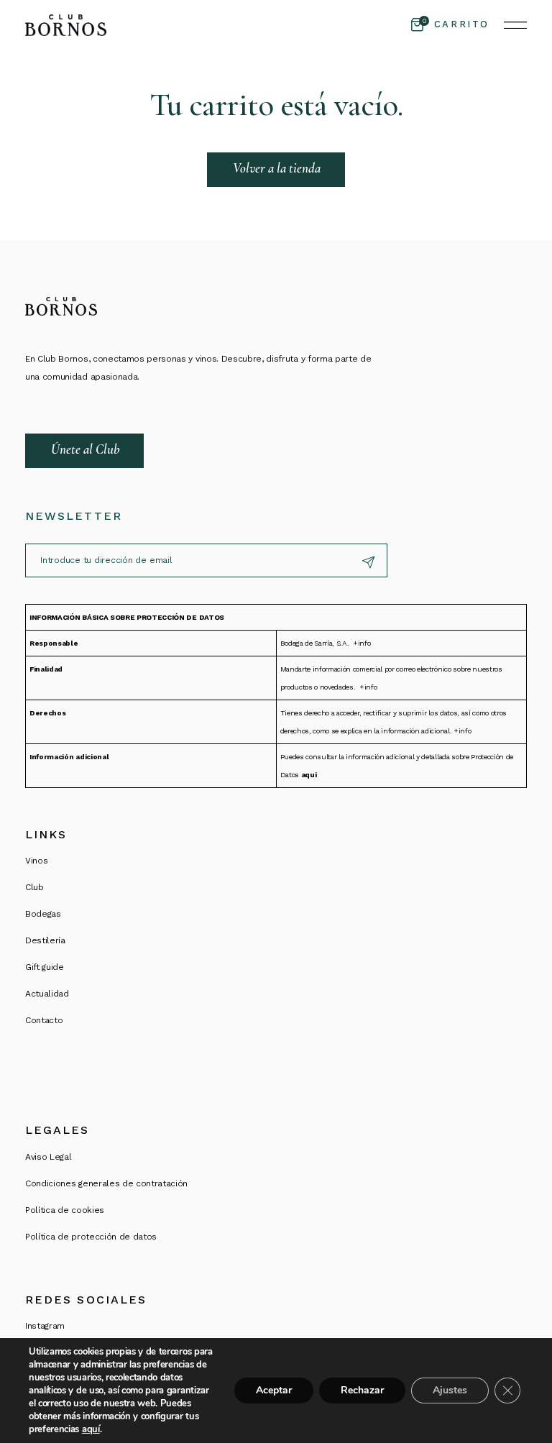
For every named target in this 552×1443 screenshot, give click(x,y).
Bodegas (43, 914)
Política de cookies (64, 1210)
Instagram (45, 1326)
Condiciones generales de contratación (106, 1183)
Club (34, 887)
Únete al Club (85, 449)
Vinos (36, 861)
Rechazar (362, 1390)
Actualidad (47, 994)
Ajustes (450, 1390)
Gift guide (44, 967)
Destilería (45, 940)
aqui (309, 775)
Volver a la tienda (277, 168)
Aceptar (274, 1390)
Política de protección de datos (91, 1237)
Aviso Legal (48, 1157)
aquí (91, 1429)
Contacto (44, 1020)
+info (361, 643)
